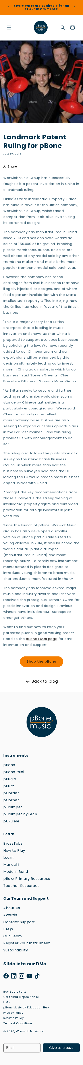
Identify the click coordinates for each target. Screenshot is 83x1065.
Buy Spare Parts (14, 991)
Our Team (12, 936)
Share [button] (12, 166)
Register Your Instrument (26, 943)
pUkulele (11, 821)
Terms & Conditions (18, 1023)
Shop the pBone (41, 661)
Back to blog (45, 681)
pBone (9, 764)
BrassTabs (13, 843)
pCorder (11, 793)
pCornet (11, 800)
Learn (8, 857)
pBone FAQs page (41, 638)
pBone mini (13, 771)
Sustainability (15, 950)
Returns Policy (13, 1018)
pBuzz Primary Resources (26, 878)
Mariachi (11, 864)
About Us (11, 907)
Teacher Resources (21, 885)
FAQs (8, 929)
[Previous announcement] (8, 7)
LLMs (6, 1002)
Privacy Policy (13, 1013)
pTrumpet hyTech (20, 814)
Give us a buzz (61, 1047)
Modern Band (15, 871)
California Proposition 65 (21, 997)
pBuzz (8, 786)
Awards (10, 915)
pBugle (9, 778)
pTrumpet (12, 807)
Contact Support (19, 922)
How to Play (14, 850)
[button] (9, 27)
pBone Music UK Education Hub (26, 1007)
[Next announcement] (75, 7)
